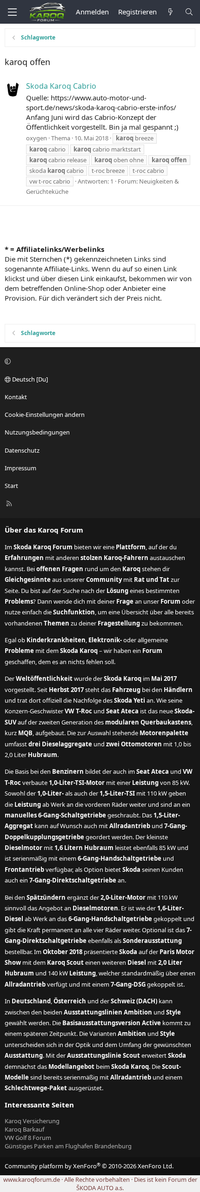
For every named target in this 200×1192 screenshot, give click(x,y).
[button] (99, 361)
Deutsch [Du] (29, 379)
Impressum (20, 468)
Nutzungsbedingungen (37, 432)
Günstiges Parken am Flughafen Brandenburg (68, 1146)
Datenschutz (22, 450)
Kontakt (16, 397)
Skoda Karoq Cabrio (61, 86)
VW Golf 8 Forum (28, 1137)
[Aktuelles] (170, 12)
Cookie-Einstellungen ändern (45, 414)
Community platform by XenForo (89, 1166)
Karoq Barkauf (24, 1129)
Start (11, 485)
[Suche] (189, 12)
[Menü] (12, 12)
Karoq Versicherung (32, 1121)
